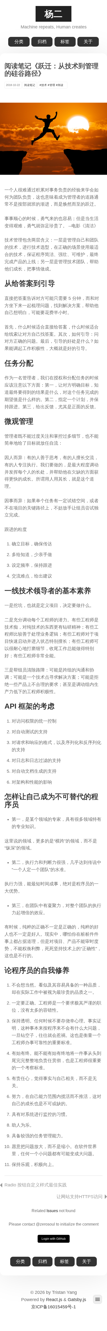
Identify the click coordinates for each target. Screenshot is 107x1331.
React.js (54, 1299)
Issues (52, 1211)
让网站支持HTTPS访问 (79, 1196)
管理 (52, 84)
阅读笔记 (29, 84)
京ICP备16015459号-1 (53, 1306)
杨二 (53, 14)
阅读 (60, 84)
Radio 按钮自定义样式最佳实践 (35, 1184)
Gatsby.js (77, 1299)
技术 (44, 84)
